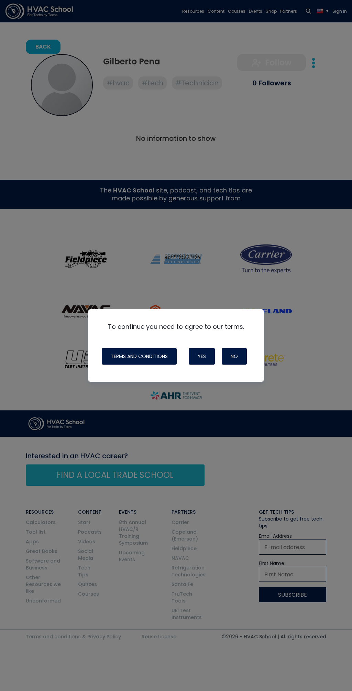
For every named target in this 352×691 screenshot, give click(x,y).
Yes (202, 356)
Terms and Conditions (139, 356)
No (234, 356)
